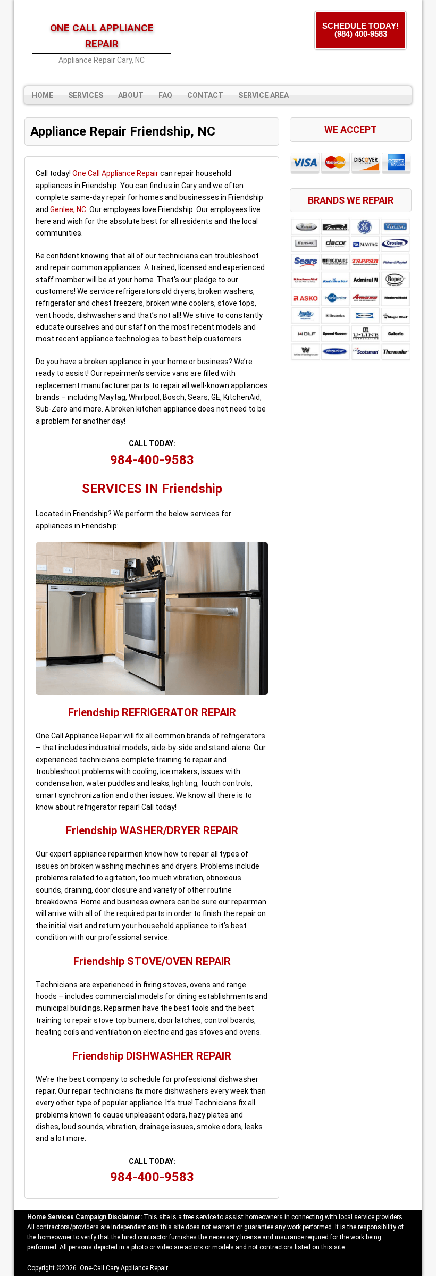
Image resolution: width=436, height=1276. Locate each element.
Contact (205, 95)
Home (42, 95)
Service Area (263, 95)
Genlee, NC (68, 209)
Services (85, 95)
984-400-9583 (152, 459)
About (131, 95)
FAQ (165, 95)
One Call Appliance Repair (115, 173)
